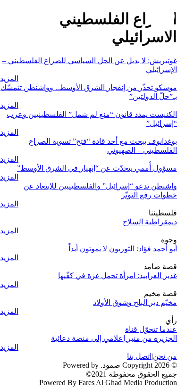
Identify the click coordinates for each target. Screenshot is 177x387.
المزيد (9, 78)
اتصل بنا (139, 356)
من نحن (165, 356)
